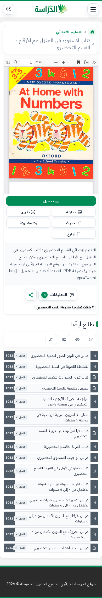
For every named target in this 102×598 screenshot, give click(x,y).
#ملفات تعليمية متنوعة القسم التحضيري (65, 307)
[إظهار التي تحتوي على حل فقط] (90, 339)
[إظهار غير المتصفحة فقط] (77, 339)
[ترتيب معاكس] (51, 339)
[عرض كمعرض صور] (64, 339)
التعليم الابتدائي (69, 32)
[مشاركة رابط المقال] (31, 295)
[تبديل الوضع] (8, 9)
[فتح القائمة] (93, 9)
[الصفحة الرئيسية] (92, 32)
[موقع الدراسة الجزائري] (51, 9)
